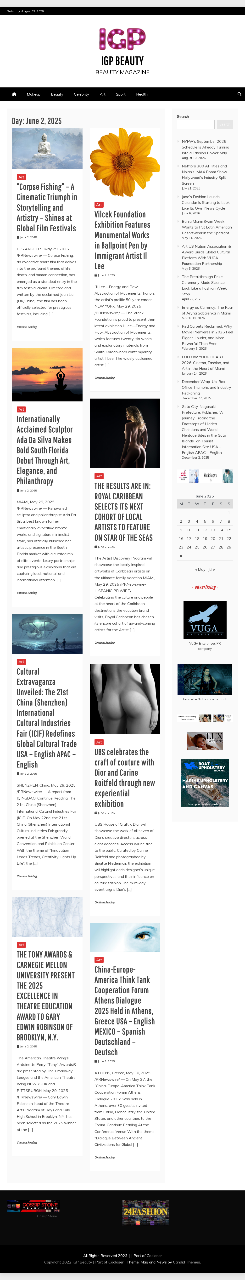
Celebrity (81, 94)
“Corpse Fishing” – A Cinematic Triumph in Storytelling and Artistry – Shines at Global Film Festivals (47, 207)
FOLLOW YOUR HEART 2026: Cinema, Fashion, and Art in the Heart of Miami (205, 362)
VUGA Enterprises (202, 643)
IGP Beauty (122, 60)
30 (181, 556)
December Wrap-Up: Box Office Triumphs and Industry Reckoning (206, 387)
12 (205, 529)
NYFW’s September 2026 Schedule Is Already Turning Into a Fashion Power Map (205, 147)
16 (181, 538)
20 (213, 538)
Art (103, 94)
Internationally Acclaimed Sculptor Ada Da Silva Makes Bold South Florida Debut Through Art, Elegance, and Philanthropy (45, 450)
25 (197, 547)
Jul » (211, 569)
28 (221, 547)
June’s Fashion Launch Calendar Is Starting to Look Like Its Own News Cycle (206, 202)
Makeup (33, 94)
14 (221, 529)
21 (221, 538)
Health (142, 94)
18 (197, 538)
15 (229, 529)
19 (205, 538)
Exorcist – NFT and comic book (205, 699)
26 (205, 547)
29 (229, 547)
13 (213, 529)
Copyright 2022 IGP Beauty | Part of (76, 1262)
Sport (121, 94)
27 (213, 547)
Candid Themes (186, 1262)
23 (181, 547)
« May (200, 569)
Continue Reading (27, 327)
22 (229, 538)
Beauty (57, 94)
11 (197, 529)
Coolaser (115, 1262)
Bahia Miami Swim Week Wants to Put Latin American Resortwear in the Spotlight (207, 227)
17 (189, 538)
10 (189, 529)
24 (189, 547)
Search (183, 116)
